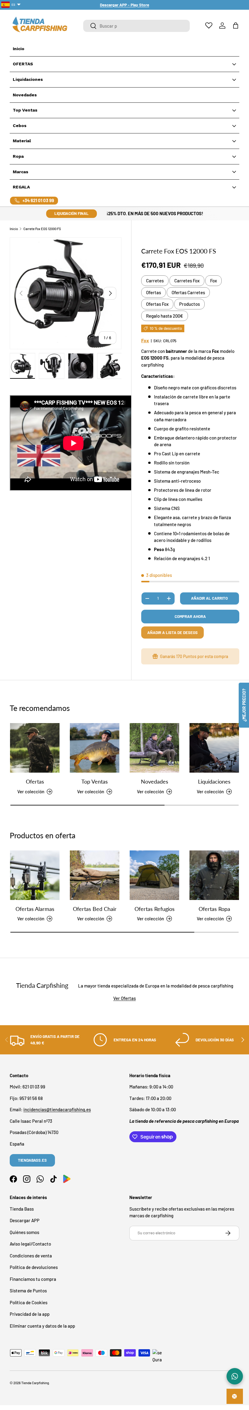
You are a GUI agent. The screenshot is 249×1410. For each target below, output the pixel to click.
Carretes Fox (187, 280)
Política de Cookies (28, 1302)
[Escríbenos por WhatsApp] (235, 1376)
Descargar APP (24, 1220)
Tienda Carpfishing (35, 1383)
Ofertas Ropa (214, 908)
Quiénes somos (24, 1232)
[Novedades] (154, 748)
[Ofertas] (35, 748)
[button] (235, 25)
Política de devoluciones (34, 1267)
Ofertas (153, 292)
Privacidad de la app (29, 1314)
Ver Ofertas (124, 998)
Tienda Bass (22, 1209)
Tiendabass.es (32, 1160)
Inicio (14, 229)
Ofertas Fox (157, 304)
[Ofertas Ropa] (214, 875)
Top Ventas (94, 781)
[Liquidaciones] (214, 748)
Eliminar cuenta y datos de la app (42, 1326)
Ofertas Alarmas (34, 908)
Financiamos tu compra (33, 1279)
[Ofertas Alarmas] (35, 875)
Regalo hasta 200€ (164, 316)
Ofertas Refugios (155, 908)
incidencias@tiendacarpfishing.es (57, 1109)
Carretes (155, 280)
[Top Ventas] (94, 748)
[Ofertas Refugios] (154, 875)
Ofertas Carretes (188, 292)
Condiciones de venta (31, 1255)
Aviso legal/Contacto (30, 1243)
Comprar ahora (190, 616)
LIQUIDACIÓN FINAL (71, 213)
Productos (189, 304)
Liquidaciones (214, 781)
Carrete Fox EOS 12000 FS (42, 229)
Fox (213, 280)
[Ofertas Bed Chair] (94, 875)
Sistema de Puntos (28, 1290)
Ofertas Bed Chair (95, 908)
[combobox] (136, 26)
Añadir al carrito (209, 598)
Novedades (154, 781)
